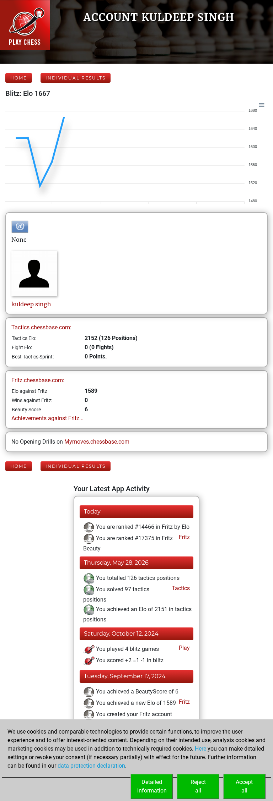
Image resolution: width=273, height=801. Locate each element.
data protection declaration (91, 765)
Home (18, 78)
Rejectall (198, 786)
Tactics (180, 588)
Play (183, 647)
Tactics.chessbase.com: (41, 327)
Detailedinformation (152, 786)
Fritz (183, 537)
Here (200, 748)
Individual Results (76, 78)
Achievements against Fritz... (47, 418)
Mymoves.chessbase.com (96, 441)
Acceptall (244, 786)
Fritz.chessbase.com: (37, 380)
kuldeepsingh (31, 304)
